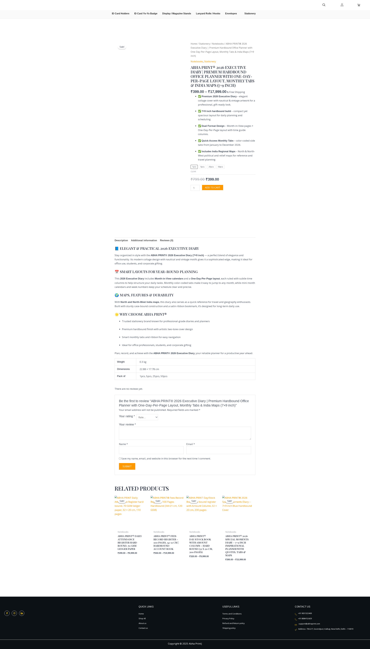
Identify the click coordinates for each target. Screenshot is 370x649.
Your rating (127, 416)
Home (194, 43)
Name (123, 444)
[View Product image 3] (159, 203)
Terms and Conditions (232, 613)
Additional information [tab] (144, 240)
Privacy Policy (228, 618)
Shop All (142, 618)
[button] (325, 5)
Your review (127, 424)
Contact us (143, 628)
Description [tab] (121, 240)
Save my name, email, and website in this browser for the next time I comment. (166, 458)
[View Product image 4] (177, 203)
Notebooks (218, 43)
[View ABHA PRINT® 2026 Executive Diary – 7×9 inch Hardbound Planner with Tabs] (123, 211)
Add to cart (212, 187)
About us (142, 623)
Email (190, 444)
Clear (193, 171)
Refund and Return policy (233, 623)
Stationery (204, 43)
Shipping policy (229, 628)
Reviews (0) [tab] (166, 240)
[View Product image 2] (141, 203)
